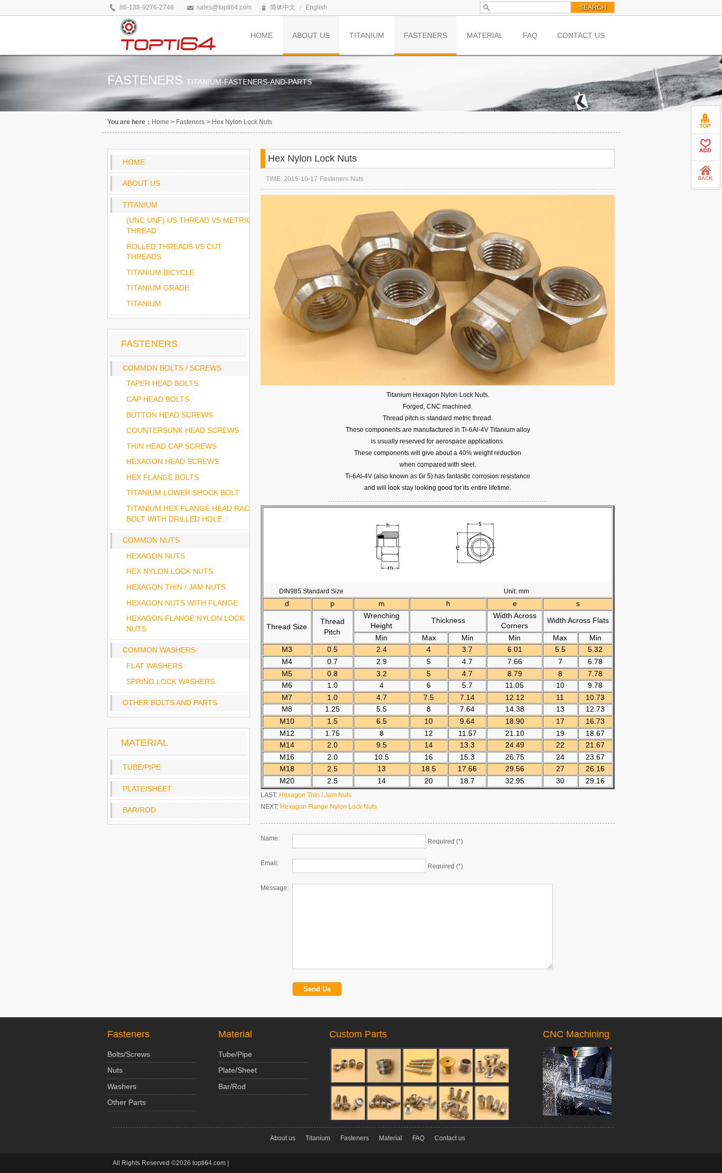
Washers (121, 1086)
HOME (262, 35)
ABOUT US (311, 35)
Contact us (449, 1138)
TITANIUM (366, 35)
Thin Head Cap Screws (171, 446)
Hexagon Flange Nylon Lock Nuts (185, 623)
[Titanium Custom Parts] (491, 1065)
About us (141, 183)
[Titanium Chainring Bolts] (455, 1065)
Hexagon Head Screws (172, 461)
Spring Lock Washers (170, 681)
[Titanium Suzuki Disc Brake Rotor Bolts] (419, 1102)
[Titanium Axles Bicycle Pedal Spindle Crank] (419, 1065)
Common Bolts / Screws (172, 368)
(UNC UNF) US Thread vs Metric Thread (189, 225)
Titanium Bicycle (160, 272)
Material (235, 1034)
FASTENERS (425, 35)
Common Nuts (151, 540)
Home (160, 122)
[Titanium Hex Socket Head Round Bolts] (383, 1102)
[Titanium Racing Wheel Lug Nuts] (491, 1102)
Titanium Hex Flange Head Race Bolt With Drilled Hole (190, 513)
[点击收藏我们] (705, 147)
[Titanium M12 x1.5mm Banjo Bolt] (455, 1102)
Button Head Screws (169, 415)
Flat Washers (154, 665)
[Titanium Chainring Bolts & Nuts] (347, 1065)
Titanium (140, 205)
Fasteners (190, 122)
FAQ (530, 35)
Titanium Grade (157, 287)
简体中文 (282, 7)
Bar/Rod (139, 810)
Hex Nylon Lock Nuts (169, 571)
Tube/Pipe (142, 767)
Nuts (357, 179)
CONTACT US (581, 35)
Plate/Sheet (147, 788)
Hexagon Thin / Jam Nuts (176, 587)
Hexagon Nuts (155, 556)
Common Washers (159, 650)
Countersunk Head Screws (182, 430)
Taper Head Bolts (162, 383)
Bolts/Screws (128, 1054)
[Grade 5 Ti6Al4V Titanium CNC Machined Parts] (383, 1065)
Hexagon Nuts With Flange (182, 603)
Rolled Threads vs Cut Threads (174, 251)
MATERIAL (485, 35)
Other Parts (126, 1102)
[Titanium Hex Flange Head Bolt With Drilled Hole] (347, 1102)
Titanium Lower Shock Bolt (182, 492)
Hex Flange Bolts (162, 477)
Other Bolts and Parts (170, 702)
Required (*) (445, 841)
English (316, 7)
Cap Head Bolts (157, 399)
